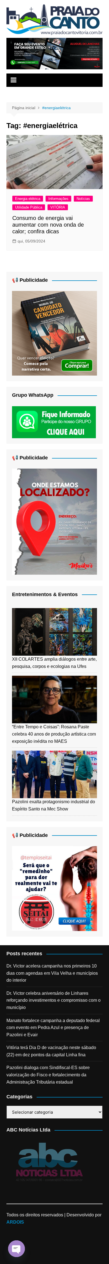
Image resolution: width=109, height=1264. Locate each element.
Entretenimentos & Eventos (45, 594)
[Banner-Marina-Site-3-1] (54, 53)
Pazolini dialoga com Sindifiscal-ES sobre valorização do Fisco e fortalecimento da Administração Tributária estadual (48, 1074)
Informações (58, 199)
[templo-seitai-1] (54, 888)
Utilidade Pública (28, 207)
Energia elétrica (27, 199)
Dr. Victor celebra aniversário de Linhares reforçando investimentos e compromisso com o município (53, 1000)
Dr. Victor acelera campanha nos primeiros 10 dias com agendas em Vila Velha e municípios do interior (52, 973)
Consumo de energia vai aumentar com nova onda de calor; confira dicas (48, 224)
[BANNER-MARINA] (54, 521)
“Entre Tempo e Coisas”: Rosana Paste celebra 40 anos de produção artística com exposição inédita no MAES (54, 733)
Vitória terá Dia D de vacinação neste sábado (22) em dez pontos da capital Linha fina (51, 1051)
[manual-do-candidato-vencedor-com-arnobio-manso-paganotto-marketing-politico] (54, 333)
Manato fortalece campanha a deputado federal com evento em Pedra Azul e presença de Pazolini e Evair (53, 1027)
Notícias (83, 199)
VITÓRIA (57, 207)
